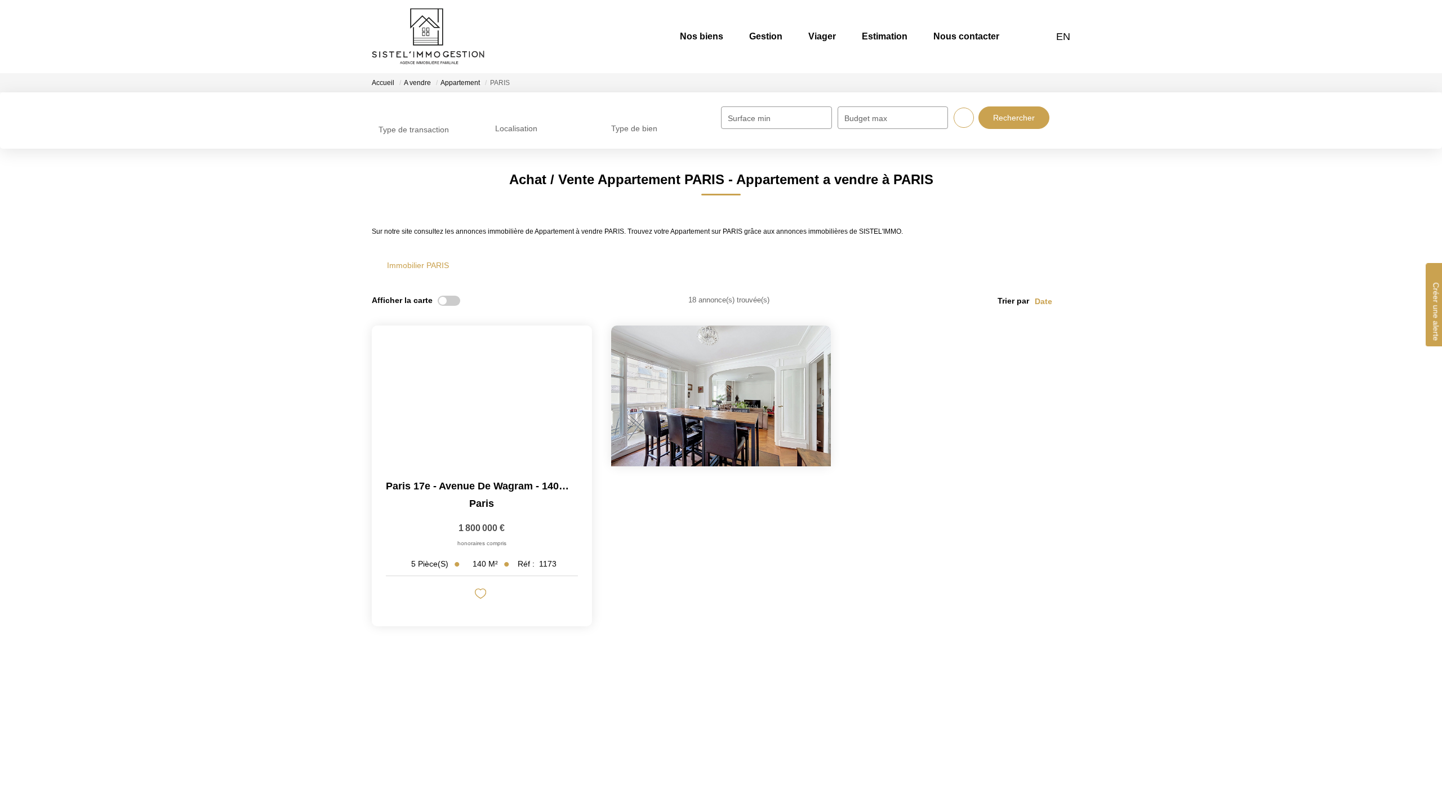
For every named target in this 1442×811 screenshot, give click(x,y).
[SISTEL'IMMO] (428, 37)
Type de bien (634, 128)
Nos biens (701, 36)
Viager (822, 36)
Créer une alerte (1435, 311)
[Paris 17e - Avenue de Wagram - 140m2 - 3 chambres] (482, 396)
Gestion (765, 36)
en (1063, 36)
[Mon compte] (1041, 36)
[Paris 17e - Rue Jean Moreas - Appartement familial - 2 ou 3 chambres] (721, 396)
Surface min (749, 118)
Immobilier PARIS (418, 265)
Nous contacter (966, 36)
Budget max (865, 118)
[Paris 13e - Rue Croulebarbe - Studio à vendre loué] (960, 396)
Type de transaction (414, 129)
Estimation (884, 36)
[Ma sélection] (1026, 36)
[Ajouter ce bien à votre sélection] (482, 595)
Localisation (516, 128)
